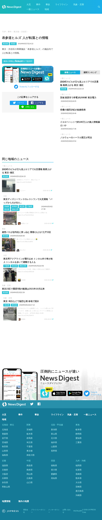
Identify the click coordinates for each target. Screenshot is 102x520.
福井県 (54, 442)
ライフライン (61, 4)
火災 (29, 4)
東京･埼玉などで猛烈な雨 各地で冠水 (21, 301)
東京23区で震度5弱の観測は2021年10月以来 (23, 289)
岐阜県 (79, 429)
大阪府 (5, 474)
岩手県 (5, 438)
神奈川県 (15, 209)
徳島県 (54, 465)
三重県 (79, 442)
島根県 (30, 470)
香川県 (54, 470)
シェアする (39, 103)
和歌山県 (6, 487)
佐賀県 (79, 470)
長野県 (54, 451)
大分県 (79, 482)
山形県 (5, 451)
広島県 (30, 478)
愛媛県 (54, 474)
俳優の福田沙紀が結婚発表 (73, 110)
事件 (38, 4)
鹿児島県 (80, 491)
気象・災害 (78, 4)
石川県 (54, 438)
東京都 (16, 32)
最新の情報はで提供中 (18, 61)
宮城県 (5, 442)
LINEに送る (29, 107)
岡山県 (30, 474)
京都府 (5, 470)
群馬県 (14, 206)
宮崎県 (79, 487)
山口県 (30, 482)
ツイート (20, 103)
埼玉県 (22, 206)
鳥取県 (30, 465)
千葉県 (29, 206)
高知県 (54, 478)
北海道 (5, 429)
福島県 (5, 455)
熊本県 (79, 478)
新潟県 (54, 429)
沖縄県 (79, 495)
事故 (48, 4)
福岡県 (79, 465)
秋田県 (5, 446)
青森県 (5, 434)
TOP (4, 32)
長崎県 (79, 474)
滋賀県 (5, 465)
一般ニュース (33, 9)
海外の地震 (23, 501)
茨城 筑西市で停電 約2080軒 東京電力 (78, 97)
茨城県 (6, 206)
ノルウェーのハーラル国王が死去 (76, 137)
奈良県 (5, 482)
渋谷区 (24, 32)
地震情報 (6, 501)
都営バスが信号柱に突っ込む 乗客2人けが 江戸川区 (26, 232)
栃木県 (30, 434)
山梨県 (54, 446)
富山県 (54, 434)
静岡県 (79, 434)
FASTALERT (77, 511)
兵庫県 (5, 478)
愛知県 (79, 438)
